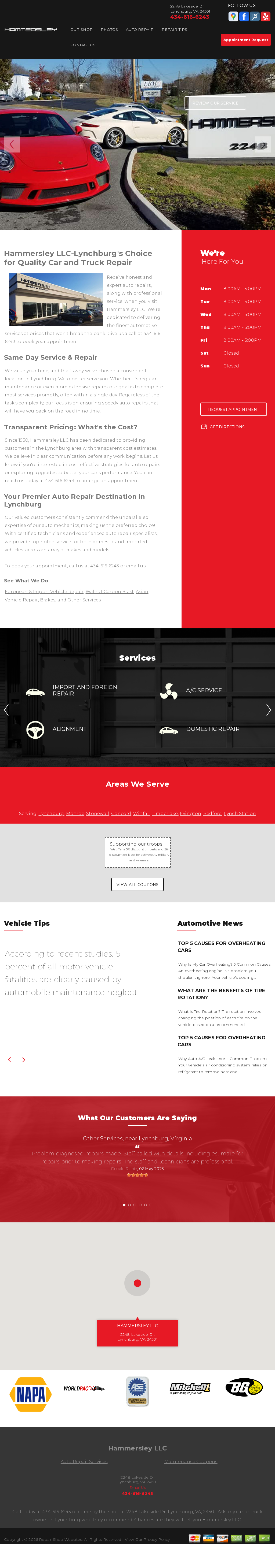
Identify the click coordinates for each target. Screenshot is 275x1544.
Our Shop (81, 29)
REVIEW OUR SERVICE (215, 103)
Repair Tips (174, 29)
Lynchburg (51, 813)
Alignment (70, 729)
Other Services (84, 599)
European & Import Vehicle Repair (44, 591)
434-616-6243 (189, 17)
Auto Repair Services (84, 1461)
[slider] (137, 1175)
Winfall (141, 813)
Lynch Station (240, 813)
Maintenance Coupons (191, 1461)
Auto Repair (140, 29)
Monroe (75, 813)
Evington (190, 813)
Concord (121, 813)
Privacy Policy (156, 1539)
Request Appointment (233, 409)
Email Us (137, 1487)
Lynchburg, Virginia (165, 1138)
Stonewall (97, 813)
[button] (137, 1283)
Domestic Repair (213, 729)
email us (136, 565)
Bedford (212, 813)
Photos (109, 29)
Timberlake (165, 813)
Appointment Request (245, 40)
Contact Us (83, 44)
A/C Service (204, 690)
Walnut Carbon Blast (110, 591)
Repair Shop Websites (60, 1539)
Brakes (47, 599)
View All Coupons (137, 884)
